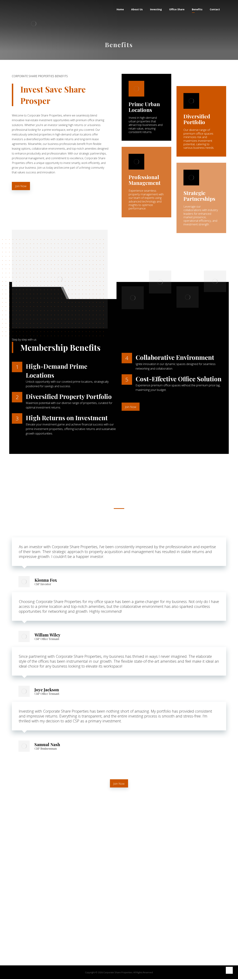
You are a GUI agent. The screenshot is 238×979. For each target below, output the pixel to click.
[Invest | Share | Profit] (33, 23)
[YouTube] (125, 933)
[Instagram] (119, 933)
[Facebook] (105, 933)
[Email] (132, 933)
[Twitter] (112, 933)
